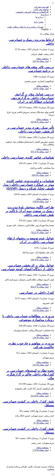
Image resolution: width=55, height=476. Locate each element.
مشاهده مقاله (42, 59)
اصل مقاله (41, 61)
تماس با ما (38, 22)
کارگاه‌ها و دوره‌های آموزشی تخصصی (32, 12)
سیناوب (50, 469)
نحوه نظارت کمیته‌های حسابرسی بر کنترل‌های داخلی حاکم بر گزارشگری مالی (30, 374)
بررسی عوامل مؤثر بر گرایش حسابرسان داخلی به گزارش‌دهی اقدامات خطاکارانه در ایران (32, 98)
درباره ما (45, 14)
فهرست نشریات (41, 7)
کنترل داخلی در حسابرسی (36, 292)
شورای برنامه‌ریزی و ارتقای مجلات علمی (25, 27)
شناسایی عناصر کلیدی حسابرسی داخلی (27, 157)
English (45, 29)
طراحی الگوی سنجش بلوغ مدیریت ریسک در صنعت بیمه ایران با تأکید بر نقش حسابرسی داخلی (30, 211)
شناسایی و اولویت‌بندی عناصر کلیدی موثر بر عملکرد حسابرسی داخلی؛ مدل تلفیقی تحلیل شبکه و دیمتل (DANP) (28, 184)
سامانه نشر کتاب (41, 9)
